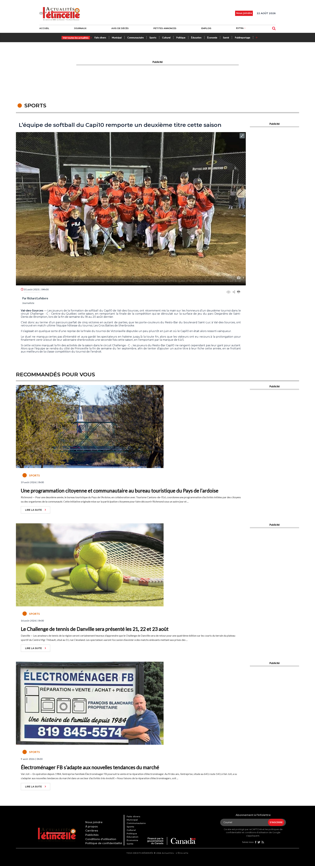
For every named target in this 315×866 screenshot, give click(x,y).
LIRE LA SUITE (33, 509)
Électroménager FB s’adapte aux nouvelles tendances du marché (90, 767)
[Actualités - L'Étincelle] (57, 830)
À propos (91, 826)
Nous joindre (94, 822)
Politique (180, 37)
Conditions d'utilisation (100, 839)
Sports (152, 37)
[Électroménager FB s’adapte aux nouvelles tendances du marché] (90, 703)
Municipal (117, 37)
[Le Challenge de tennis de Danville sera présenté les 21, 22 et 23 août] (90, 564)
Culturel (166, 37)
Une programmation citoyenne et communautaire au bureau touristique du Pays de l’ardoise (119, 490)
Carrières (91, 830)
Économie (212, 37)
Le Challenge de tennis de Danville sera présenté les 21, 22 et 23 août (94, 629)
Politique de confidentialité (103, 843)
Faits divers (100, 37)
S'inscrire (276, 822)
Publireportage (242, 37)
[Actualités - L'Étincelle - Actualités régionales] (61, 13)
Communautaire (135, 37)
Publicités (92, 834)
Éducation (196, 37)
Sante (130, 843)
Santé (226, 37)
